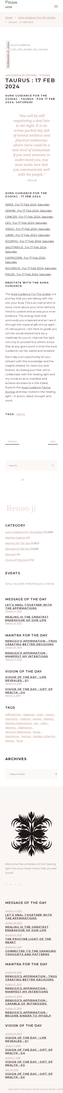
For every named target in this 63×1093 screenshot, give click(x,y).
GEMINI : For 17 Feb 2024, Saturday (28, 210)
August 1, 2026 (12, 1057)
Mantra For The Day (17, 543)
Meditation (25, 727)
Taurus (20, 414)
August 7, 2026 (12, 695)
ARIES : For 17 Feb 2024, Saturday (27, 204)
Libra (44, 723)
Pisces (36, 732)
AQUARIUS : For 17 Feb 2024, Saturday (31, 268)
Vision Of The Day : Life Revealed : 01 (25, 678)
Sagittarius (12, 736)
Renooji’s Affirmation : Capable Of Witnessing (26, 1002)
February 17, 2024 (7, 55)
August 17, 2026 (13, 659)
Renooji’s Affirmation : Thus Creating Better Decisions (31, 642)
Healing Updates (15, 537)
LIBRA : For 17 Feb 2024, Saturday (27, 235)
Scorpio (26, 736)
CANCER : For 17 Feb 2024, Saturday (29, 216)
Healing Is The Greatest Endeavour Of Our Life (27, 618)
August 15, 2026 (13, 611)
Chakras (25, 719)
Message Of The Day (17, 548)
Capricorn (11, 719)
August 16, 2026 (13, 996)
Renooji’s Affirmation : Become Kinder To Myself (28, 1014)
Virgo (19, 740)
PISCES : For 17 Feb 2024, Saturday (28, 274)
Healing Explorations (18, 723)
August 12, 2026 (13, 947)
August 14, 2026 (13, 623)
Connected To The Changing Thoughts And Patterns (30, 952)
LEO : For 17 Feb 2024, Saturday (26, 223)
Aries (40, 714)
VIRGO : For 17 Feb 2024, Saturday (27, 229)
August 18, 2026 (13, 647)
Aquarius (28, 714)
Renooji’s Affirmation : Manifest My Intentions (26, 654)
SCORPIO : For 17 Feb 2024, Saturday (29, 241)
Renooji (46, 74)
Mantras (10, 727)
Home (8, 17)
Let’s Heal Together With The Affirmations (28, 606)
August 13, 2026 (13, 935)
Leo (36, 723)
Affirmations (13, 714)
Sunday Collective (44, 736)
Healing (48, 719)
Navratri (10, 554)
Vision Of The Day (16, 560)
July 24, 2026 (11, 1069)
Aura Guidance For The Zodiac (36, 17)
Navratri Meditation (18, 732)
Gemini (37, 719)
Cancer (50, 714)
